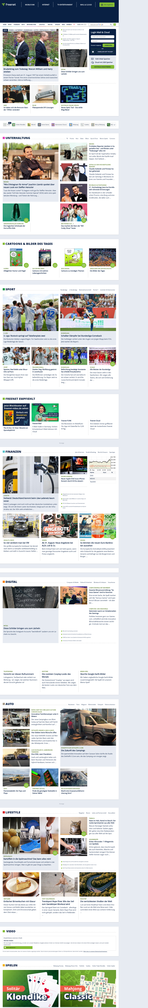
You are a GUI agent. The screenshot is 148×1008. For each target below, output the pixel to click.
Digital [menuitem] (50, 24)
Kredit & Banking (91, 452)
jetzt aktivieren (11, 947)
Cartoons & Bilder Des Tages (29, 244)
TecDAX (93, 482)
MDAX (92, 479)
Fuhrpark (100, 704)
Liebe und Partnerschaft (99, 812)
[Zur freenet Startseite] (9, 4)
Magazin (84, 704)
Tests (78, 704)
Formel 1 (95, 289)
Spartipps (112, 452)
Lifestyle (13, 812)
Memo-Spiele (104, 138)
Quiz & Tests (94, 138)
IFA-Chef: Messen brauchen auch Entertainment (74, 503)
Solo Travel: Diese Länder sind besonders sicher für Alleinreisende (78, 868)
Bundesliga (64, 289)
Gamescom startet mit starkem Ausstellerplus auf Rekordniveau (77, 634)
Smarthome (111, 582)
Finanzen (13, 452)
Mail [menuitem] (63, 24)
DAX (91, 475)
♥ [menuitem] (74, 24)
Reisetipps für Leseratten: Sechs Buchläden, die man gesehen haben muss (79, 864)
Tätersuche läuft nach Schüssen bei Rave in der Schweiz (73, 30)
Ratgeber (81, 812)
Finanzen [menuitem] (17, 24)
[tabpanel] (31, 53)
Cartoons (112, 138)
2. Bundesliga (73, 289)
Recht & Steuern (103, 452)
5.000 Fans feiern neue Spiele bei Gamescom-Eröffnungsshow (77, 637)
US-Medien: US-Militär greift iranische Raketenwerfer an (75, 35)
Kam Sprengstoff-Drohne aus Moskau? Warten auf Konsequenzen (74, 44)
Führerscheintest (110, 704)
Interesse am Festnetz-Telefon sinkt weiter (72, 640)
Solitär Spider (111, 965)
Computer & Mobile (73, 582)
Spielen (12, 965)
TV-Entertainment (64, 5)
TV (67, 138)
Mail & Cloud (86, 5)
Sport (10, 289)
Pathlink (81, 965)
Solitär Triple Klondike (98, 965)
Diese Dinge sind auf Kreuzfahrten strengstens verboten (75, 861)
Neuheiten (71, 704)
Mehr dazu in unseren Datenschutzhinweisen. (95, 951)
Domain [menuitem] (69, 24)
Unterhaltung (18, 138)
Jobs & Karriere (79, 452)
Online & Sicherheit (86, 582)
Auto (10, 704)
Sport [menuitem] (10, 24)
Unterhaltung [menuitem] (31, 24)
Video (82, 138)
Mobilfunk (30, 5)
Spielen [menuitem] (57, 24)
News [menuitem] (4, 24)
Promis (72, 138)
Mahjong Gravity (58, 965)
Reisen (88, 812)
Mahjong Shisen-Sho (71, 965)
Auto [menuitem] (23, 24)
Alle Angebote (108, 5)
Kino (77, 138)
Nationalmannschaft (85, 289)
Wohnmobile (92, 704)
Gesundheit (111, 812)
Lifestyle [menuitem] (42, 24)
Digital (11, 582)
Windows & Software (100, 582)
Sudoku (88, 965)
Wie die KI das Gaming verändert (70, 631)
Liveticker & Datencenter (107, 289)
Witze (87, 138)
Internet (45, 5)
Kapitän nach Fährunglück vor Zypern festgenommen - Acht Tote (71, 39)
